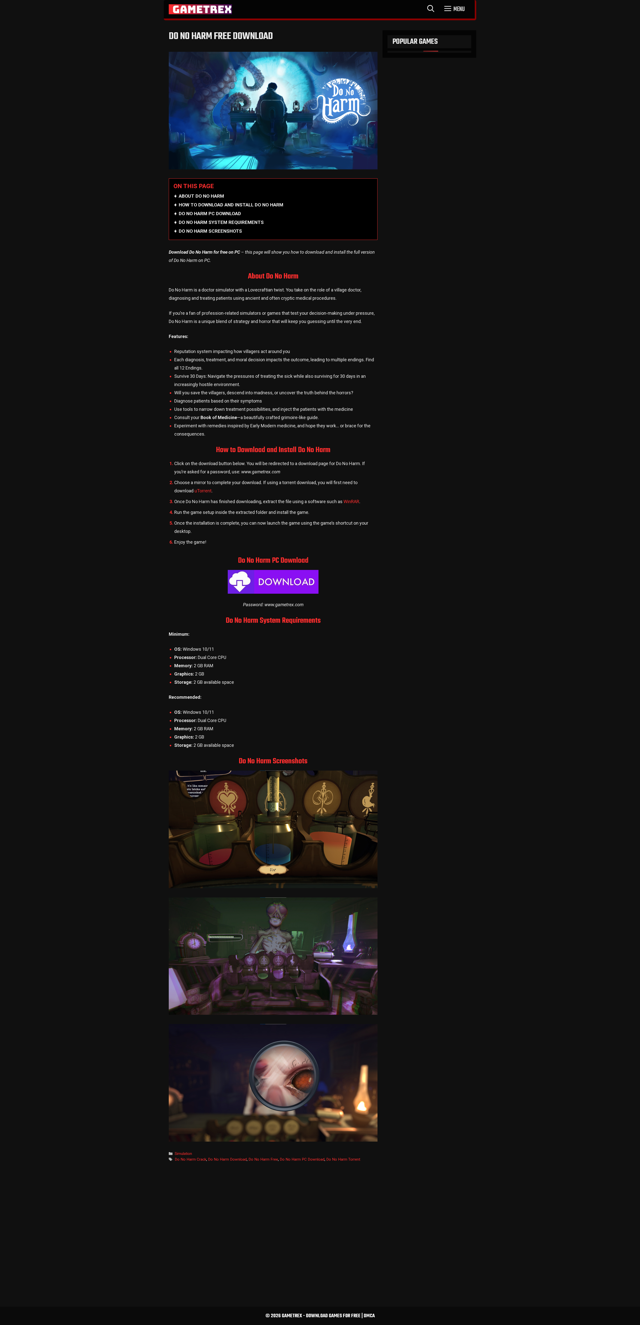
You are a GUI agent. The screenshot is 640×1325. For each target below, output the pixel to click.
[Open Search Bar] (430, 9)
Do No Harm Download (227, 1159)
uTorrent (203, 490)
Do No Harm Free (263, 1159)
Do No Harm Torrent (343, 1159)
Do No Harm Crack (190, 1159)
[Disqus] (273, 1231)
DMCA (369, 1316)
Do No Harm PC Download (302, 1159)
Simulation (183, 1153)
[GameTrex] (200, 9)
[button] (454, 9)
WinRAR (351, 501)
